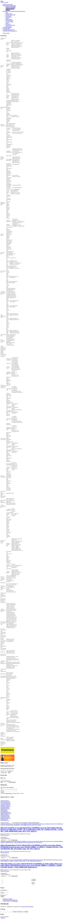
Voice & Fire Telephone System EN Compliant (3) (12, 727)
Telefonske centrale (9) (8, 359)
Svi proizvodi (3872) (3, 38)
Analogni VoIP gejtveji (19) (9, 428)
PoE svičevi (8, 395)
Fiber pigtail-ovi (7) (15, 56)
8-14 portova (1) (12, 257)
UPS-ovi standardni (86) (11, 575)
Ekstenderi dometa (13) (11, 621)
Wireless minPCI (15, 569)
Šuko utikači (9, 155)
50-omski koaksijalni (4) (16, 62)
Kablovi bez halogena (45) (16, 46)
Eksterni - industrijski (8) (16, 43)
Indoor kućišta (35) (10, 125)
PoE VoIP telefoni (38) (16, 421)
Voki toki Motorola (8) (3, 602)
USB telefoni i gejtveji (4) (8, 400)
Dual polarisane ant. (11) (11, 609)
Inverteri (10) (9, 579)
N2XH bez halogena (16, 129)
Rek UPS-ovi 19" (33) (11, 578)
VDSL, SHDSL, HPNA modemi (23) (3, 352)
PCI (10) (13, 564)
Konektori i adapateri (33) (11, 617)
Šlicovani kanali (15, 164)
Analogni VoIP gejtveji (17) (9, 373)
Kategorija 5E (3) (13, 260)
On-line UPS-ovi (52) (10, 576)
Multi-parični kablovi (8, 89)
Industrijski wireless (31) (11, 626)
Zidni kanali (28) (14, 100)
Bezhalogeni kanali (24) (8, 164)
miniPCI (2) (14, 413)
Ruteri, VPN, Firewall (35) (3, 655)
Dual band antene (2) (10, 608)
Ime (1, 788)
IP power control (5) (8, 183)
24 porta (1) (13, 462)
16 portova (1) (14, 464)
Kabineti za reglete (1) (11, 291)
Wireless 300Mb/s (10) (16, 549)
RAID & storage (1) (8, 562)
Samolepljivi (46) (15, 96)
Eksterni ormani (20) (10, 126)
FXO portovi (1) (15, 374)
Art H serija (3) (15, 153)
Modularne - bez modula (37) (18, 221)
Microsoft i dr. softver (10, 653)
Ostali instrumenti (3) (10, 342)
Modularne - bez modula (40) (18, 226)
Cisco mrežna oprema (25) (3, 649)
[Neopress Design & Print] (7, 753)
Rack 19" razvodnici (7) (17, 133)
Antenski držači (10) (10, 612)
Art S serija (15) (15, 151)
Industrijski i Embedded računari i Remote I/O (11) (13, 664)
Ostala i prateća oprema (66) (7, 708)
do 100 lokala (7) (15, 357)
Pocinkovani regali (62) (8, 118)
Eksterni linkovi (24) (10, 627)
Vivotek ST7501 (13, 710)
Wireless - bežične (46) (8, 544)
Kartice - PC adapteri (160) (3, 541)
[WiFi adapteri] (4, 809)
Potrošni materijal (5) (10, 335)
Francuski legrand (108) (17, 150)
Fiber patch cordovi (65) (16, 55)
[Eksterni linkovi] (4, 819)
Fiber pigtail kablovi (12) (7, 314)
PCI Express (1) (15, 403)
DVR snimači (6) (7, 697)
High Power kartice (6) (16, 544)
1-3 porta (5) (14, 370)
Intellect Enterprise (14, 716)
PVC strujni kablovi (16, 128)
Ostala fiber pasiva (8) (7, 327)
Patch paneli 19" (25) (7, 262)
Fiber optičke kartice (7, 526)
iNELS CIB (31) (9, 672)
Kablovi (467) (2, 66)
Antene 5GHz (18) (10, 606)
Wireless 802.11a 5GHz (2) (17, 550)
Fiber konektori (9, 252)
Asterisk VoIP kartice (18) (8, 566)
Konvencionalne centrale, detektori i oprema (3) (11, 678)
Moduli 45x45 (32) (7, 210)
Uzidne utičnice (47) (9, 225)
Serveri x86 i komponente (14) (3, 633)
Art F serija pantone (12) (17, 152)
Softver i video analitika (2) (8, 713)
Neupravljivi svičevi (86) (8, 464)
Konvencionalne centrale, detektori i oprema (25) (11, 720)
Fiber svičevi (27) (8, 471)
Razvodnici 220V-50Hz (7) (18, 132)
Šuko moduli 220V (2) (8, 213)
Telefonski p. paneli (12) (11, 294)
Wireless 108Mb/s (15, 546)
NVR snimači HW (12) (8, 693)
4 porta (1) (14, 426)
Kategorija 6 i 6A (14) (15, 192)
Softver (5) (3, 651)
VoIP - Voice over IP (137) (3, 439)
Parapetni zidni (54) (15, 94)
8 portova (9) (14, 463)
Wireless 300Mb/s (15, 571)
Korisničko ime (4, 890)
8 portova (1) (14, 372)
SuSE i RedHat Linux (11, 650)
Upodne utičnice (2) (8, 230)
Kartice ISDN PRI (15, 366)
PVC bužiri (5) (14, 115)
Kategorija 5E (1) (14, 191)
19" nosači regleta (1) (10, 293)
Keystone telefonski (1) (8, 196)
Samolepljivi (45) (16, 160)
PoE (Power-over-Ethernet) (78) (3, 493)
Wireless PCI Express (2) (16, 538)
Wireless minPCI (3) (15, 542)
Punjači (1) (8, 581)
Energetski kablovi (8, 129)
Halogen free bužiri (15, 116)
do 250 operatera (15, 364)
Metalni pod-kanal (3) (8, 110)
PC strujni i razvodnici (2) (8, 72)
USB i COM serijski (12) (7, 81)
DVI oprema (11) (10, 641)
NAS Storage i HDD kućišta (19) (3, 594)
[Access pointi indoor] (5, 803)
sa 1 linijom (14, 386)
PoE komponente (9, 397)
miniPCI (13, 404)
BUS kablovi (9, 674)
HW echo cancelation (16, 369)
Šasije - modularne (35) (8, 483)
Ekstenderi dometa (10, 493)
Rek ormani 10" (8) (10, 124)
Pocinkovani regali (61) (8, 178)
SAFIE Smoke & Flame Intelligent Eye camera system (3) (13, 731)
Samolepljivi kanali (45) (8, 103)
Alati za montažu (8, 113)
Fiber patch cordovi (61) (7, 319)
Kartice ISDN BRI (16, 368)
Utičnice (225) (2, 235)
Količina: (3, 840)
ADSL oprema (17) (3, 347)
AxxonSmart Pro (13, 714)
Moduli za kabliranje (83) (3, 203)
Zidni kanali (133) (15, 93)
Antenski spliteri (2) (10, 613)
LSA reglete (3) (9, 290)
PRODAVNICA (9, 793)
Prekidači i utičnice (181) (9, 152)
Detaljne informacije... (5, 835)
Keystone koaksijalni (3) (8, 199)
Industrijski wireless (10, 739)
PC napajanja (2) (9, 586)
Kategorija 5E (15, 219)
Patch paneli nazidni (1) (7, 267)
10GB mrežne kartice (7, 522)
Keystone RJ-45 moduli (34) (8, 191)
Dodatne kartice (8, 367)
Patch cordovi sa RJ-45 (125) (17, 42)
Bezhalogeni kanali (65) (8, 101)
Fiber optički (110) (7, 56)
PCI (12, 402)
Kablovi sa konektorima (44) (17, 64)
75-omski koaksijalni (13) (16, 63)
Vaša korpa (3, 917)
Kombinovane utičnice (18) (9, 240)
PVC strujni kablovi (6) (17, 187)
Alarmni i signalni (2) (8, 75)
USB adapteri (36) (8, 557)
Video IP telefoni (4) (8, 394)
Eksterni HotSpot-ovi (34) (11, 624)
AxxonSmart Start (14, 713)
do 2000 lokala (15, 361)
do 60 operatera (15, 363)
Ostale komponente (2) (11, 297)
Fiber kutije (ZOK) (13, 281)
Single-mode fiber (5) (14, 314)
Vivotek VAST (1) (14, 711)
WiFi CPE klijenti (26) (11, 625)
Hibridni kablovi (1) (15, 47)
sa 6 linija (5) (14, 389)
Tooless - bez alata (7, 286)
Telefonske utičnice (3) (8, 247)
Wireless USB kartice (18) (16, 541)
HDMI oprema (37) (10, 639)
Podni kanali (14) (15, 95)
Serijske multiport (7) (8, 536)
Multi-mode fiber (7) (14, 318)
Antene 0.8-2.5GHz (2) (11, 604)
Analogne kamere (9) (8, 700)
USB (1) (13, 509)
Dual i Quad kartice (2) (8, 520)
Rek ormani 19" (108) (11, 123)
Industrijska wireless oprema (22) (13, 662)
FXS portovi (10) (15, 376)
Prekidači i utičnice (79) (3, 742)
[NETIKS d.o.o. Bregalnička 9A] (9, 772)
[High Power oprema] (5, 805)
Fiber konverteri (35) (10, 500)
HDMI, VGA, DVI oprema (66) (3, 640)
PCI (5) (13, 410)
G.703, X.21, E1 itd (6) (3, 356)
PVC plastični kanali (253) (9, 160)
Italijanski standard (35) (17, 148)
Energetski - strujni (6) (8, 187)
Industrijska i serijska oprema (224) (3, 662)
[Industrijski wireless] (5, 816)
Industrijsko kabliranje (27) (12, 665)
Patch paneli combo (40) (7, 271)
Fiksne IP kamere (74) (8, 680)
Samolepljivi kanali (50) (8, 185)
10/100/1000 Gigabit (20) (8, 514)
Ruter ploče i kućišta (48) (3, 599)
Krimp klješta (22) (10, 336)
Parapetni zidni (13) (15, 101)
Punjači (8, 588)
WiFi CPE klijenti (10, 737)
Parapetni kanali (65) (8, 171)
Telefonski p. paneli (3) (14, 264)
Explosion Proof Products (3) (12, 725)
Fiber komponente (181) (3, 316)
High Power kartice (15, 573)
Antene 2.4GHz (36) (10, 603)
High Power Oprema (10, 740)
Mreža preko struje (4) (3, 497)
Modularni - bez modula (14, 268)
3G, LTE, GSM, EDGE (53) (3, 630)
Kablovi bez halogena (15, 58)
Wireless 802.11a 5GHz (16, 572)
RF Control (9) (9, 673)
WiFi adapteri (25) (10, 623)
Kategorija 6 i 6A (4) (16, 225)
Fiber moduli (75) (8, 480)
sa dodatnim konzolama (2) (17, 392)
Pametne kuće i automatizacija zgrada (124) (3, 675)
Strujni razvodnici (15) (8, 132)
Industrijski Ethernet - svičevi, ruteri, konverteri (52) (12, 657)
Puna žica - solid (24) (15, 40)
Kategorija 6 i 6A (16, 220)
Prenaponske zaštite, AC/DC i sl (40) (3, 588)
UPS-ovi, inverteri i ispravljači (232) (3, 578)
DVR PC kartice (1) (8, 703)
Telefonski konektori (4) (11, 296)
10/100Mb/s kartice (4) (8, 510)
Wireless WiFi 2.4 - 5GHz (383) (3, 623)
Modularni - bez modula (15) (15, 263)
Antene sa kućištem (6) (11, 610)
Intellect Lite (13, 715)
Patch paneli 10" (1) (7, 258)
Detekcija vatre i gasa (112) (3, 724)
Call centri (8, 363)
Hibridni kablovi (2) (15, 66)
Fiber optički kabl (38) (7, 331)
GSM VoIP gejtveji (8, 385)
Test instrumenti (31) (10, 340)
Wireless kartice (8, 572)
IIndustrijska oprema (10, 666)
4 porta (13, 371)
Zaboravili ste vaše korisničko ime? (10, 900)
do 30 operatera (15, 362)
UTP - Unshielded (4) (15, 189)
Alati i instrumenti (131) (3, 341)
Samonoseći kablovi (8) (16, 57)
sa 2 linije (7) (14, 417)
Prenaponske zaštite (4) (11, 591)
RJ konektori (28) (10, 251)
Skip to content (6, 33)
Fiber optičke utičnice (9, 235)
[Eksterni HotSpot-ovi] (5, 812)
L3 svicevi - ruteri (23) (8, 490)
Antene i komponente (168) (3, 610)
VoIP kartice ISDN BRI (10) (8, 412)
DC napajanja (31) (10, 580)
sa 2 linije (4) (14, 387)
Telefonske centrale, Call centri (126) (3, 386)
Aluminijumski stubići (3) (9, 145)
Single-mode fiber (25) (14, 319)
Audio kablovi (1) (8, 78)
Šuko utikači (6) (9, 255)
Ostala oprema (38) (3, 739)
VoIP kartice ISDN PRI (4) (8, 408)
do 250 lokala (14, 358)
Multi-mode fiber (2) (14, 313)
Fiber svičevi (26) (10, 498)
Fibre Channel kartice (8, 529)
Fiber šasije (8, 501)
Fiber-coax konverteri (10, 503)
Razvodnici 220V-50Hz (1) (12, 583)
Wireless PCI (14, 539)
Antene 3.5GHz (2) (10, 605)
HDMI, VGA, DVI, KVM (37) (8, 50)
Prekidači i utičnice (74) (11, 676)
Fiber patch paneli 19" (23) (7, 277)
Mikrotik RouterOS (10, 651)
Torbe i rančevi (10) (3, 735)
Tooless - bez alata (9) (15, 193)
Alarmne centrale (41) (3, 733)
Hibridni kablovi (15, 130)
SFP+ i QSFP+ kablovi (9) (8, 487)
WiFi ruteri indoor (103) (11, 618)
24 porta (13, 373)
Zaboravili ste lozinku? (7, 898)
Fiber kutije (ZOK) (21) (7, 282)
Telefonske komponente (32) (3, 293)
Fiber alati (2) (9, 343)
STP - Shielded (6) (14, 190)
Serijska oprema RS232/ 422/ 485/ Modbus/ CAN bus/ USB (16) (12, 660)
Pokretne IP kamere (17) (8, 684)
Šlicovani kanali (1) (15, 99)
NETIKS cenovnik (4, 2)
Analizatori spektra (10, 344)
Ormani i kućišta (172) (3, 125)
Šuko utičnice (9, 242)
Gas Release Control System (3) (13, 729)
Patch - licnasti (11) (15, 41)
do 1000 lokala (15, 359)
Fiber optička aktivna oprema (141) (3, 501)
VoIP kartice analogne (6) (8, 403)
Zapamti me (3, 895)
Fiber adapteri (12, 277)
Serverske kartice (8, 517)
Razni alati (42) (9, 338)
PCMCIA (13, 511)
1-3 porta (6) (14, 425)
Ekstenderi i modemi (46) (3, 349)
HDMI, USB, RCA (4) (8, 206)
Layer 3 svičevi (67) (8, 473)
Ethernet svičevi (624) (3, 476)
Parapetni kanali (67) (8, 108)
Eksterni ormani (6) (8, 135)
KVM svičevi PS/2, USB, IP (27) (3, 637)
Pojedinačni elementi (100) (8, 244)
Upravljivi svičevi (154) (8, 468)
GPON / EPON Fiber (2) (3, 506)
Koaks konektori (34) (10, 253)
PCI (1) (13, 406)
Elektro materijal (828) (2, 158)
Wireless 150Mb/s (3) (15, 548)
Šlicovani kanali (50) (16, 185)
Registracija (15, 901)
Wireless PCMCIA (15, 543)
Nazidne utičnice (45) (9, 221)
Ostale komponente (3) (11, 334)
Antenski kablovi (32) (10, 616)
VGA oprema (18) (10, 640)
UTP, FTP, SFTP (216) (8, 44)
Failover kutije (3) (8, 415)
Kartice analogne (15, 365)
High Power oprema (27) (11, 620)
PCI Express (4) (14, 566)
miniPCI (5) (8, 568)
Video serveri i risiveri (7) (8, 689)
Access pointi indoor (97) (11, 619)
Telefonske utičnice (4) (11, 295)
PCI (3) (13, 508)
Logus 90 (14, 154)
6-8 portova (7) (14, 466)
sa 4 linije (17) (15, 388)
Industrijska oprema (10, 668)
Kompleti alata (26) (10, 339)
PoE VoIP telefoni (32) (16, 391)
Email (2, 790)
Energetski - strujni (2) (8, 70)
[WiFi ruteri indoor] (5, 800)
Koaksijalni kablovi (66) (8, 65)
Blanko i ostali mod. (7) (8, 217)
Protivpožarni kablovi (10, 724)
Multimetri (8, 341)
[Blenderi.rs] (7, 760)
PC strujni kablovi (8, 147)
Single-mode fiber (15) (16, 54)
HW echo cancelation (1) (17, 409)
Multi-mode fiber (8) (15, 53)
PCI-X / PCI (14, 514)
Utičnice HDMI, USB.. (8, 237)
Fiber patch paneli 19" (14, 276)
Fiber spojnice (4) (8, 310)
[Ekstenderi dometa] (5, 807)
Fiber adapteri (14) (8, 323)
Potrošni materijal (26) (8, 121)
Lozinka (2, 892)
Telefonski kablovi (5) (8, 60)
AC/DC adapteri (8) (10, 587)
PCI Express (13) (15, 513)
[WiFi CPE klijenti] (5, 814)
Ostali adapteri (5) (8, 560)
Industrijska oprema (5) (11, 504)
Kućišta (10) (9, 611)
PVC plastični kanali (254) (8, 96)
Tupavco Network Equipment (27, 906)
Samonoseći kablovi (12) (8, 85)
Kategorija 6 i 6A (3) (13, 261)
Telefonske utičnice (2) (17, 222)
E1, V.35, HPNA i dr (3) (8, 533)
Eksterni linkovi (9, 738)
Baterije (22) (3, 582)
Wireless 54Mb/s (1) (15, 545)
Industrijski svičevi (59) (8, 476)
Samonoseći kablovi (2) (16, 45)
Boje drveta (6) (14, 98)
